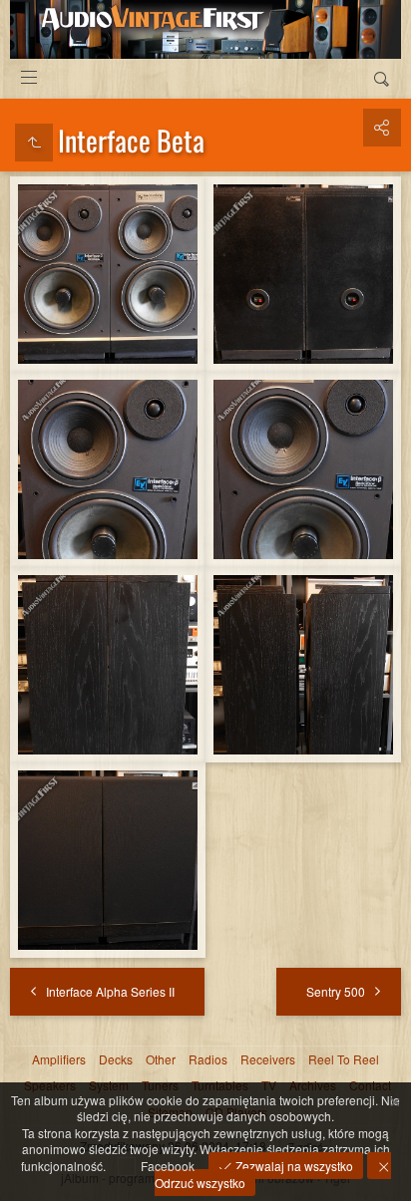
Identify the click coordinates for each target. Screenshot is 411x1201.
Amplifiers (59, 1059)
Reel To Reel (343, 1059)
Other (161, 1059)
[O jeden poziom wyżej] (34, 142)
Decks (116, 1059)
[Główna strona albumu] (205, 29)
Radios (208, 1059)
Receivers (267, 1059)
